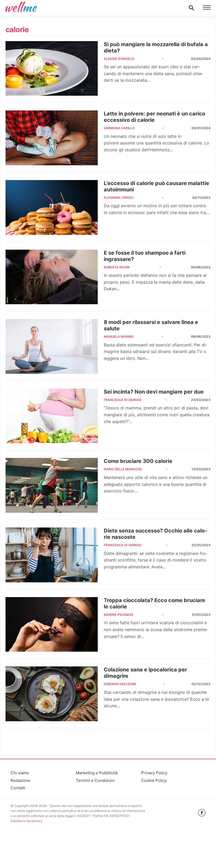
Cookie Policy (154, 780)
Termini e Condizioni (95, 780)
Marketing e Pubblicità (96, 772)
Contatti (18, 787)
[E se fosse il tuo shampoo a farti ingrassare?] (52, 277)
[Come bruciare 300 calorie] (52, 485)
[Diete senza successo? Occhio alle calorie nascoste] (52, 554)
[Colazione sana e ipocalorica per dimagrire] (52, 693)
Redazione (20, 780)
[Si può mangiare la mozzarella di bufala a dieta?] (52, 68)
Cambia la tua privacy (27, 821)
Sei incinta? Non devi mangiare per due (154, 392)
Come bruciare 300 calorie (138, 461)
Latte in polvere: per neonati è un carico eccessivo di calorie (154, 116)
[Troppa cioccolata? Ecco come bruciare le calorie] (52, 624)
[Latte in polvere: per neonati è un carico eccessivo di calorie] (52, 137)
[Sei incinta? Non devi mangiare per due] (52, 416)
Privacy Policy (154, 772)
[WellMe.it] (21, 8)
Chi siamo (20, 772)
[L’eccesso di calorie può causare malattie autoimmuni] (52, 207)
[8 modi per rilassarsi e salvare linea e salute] (52, 346)
